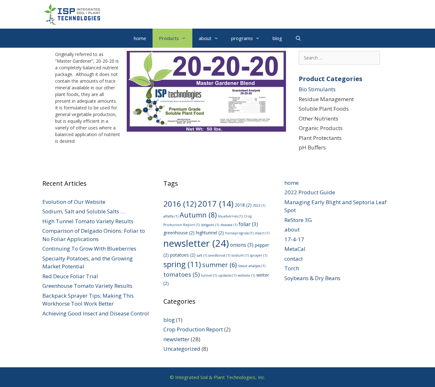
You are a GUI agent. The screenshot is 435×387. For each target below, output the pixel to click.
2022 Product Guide (309, 192)
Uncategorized (181, 348)
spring (182, 264)
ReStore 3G (298, 220)
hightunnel (210, 233)
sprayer (258, 255)
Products (169, 38)
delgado (210, 225)
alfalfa (170, 216)
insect (262, 233)
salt (202, 255)
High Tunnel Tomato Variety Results (87, 221)
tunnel (209, 275)
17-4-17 (294, 239)
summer (219, 264)
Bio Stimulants (317, 89)
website (246, 275)
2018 (243, 205)
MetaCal (294, 248)
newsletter (196, 243)
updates (227, 275)
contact (293, 258)
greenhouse (179, 233)
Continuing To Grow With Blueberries (89, 248)
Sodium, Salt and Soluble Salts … (83, 211)
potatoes (183, 255)
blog (277, 38)
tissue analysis (251, 266)
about (205, 38)
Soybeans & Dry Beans (312, 278)
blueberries (230, 216)
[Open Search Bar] (298, 38)
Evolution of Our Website (73, 201)
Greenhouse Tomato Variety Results (87, 285)
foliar (248, 224)
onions (241, 244)
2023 (259, 205)
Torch (291, 268)
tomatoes (181, 274)
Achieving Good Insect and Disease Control (95, 313)
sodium (240, 255)
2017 (215, 203)
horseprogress (239, 233)
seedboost (219, 255)
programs (242, 38)
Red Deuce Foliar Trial (70, 276)
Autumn (198, 214)
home (140, 38)
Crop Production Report (193, 329)
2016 (179, 203)
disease (228, 225)
